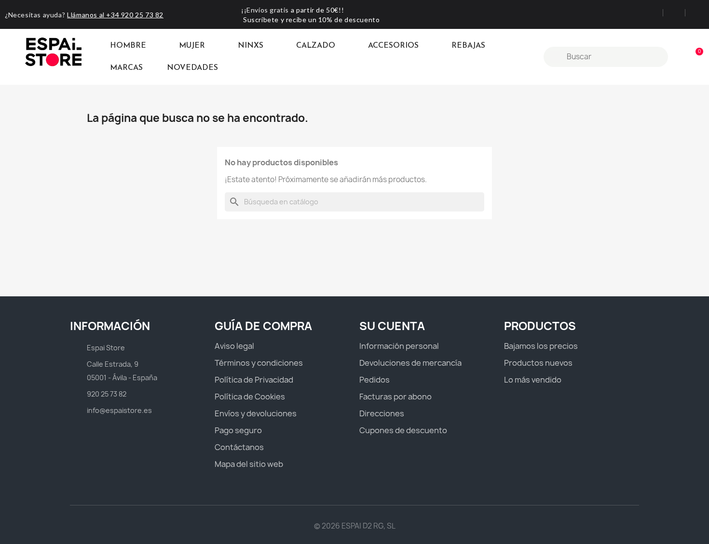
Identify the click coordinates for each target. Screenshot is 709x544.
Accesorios (393, 46)
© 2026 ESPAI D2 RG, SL (354, 526)
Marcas (126, 68)
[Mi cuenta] (679, 57)
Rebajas (468, 46)
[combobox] (607, 56)
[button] (695, 57)
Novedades (192, 68)
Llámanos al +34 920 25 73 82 (115, 15)
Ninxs (250, 46)
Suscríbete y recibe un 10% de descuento (311, 19)
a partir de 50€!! (317, 10)
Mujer (192, 46)
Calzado (315, 46)
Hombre (128, 46)
